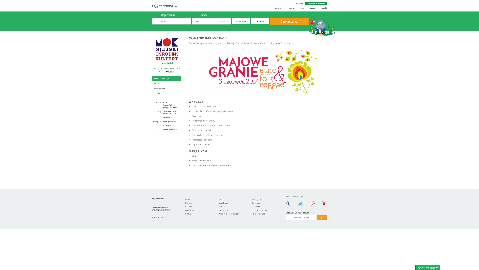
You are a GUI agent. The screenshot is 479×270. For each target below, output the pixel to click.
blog (302, 8)
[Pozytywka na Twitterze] (300, 203)
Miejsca (222, 206)
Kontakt (156, 93)
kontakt (324, 8)
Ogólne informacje (161, 79)
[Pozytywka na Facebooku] (288, 203)
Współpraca (190, 210)
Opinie (156, 83)
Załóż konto (256, 203)
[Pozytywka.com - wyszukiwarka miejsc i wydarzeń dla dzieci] (165, 6)
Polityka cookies (258, 214)
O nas (187, 199)
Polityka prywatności (260, 210)
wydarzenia (279, 8)
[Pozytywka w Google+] (312, 203)
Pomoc (221, 199)
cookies (432, 268)
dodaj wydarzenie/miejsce (316, 3)
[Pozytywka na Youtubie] (323, 203)
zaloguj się (299, 3)
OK (437, 268)
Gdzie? (204, 15)
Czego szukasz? (168, 15)
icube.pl (162, 217)
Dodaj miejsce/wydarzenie (229, 214)
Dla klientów (190, 206)
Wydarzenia (223, 210)
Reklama (188, 214)
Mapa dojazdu (159, 89)
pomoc (312, 8)
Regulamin (256, 206)
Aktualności (223, 203)
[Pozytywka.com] (159, 198)
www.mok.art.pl (167, 63)
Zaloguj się (256, 199)
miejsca (292, 8)
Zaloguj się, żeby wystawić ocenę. (167, 68)
